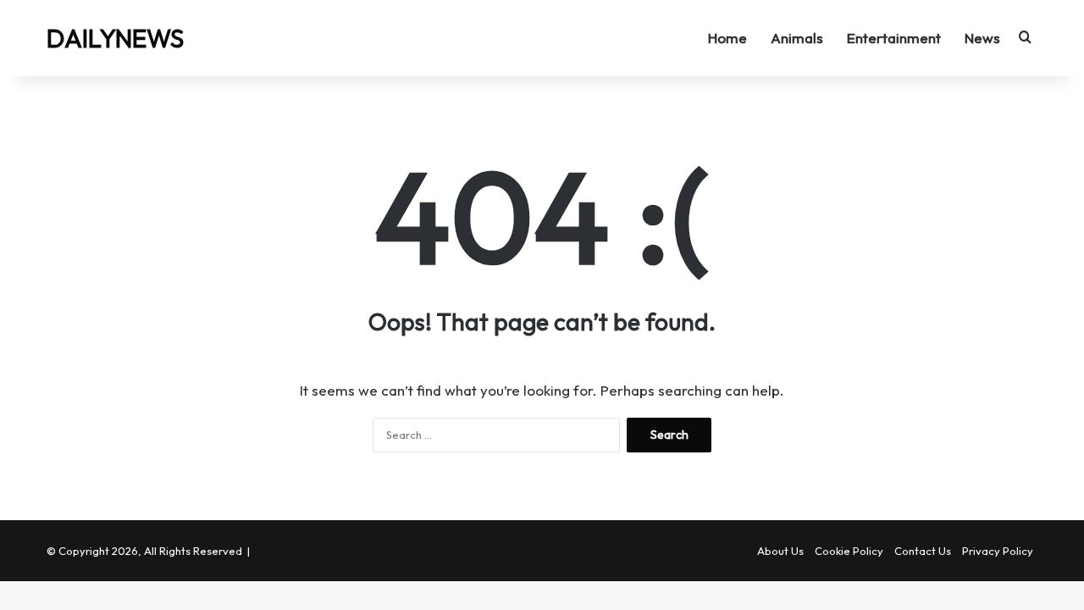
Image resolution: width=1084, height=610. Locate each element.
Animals (797, 38)
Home (727, 38)
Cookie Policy (849, 550)
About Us (780, 550)
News (982, 38)
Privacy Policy (997, 550)
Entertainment (894, 38)
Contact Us (922, 550)
